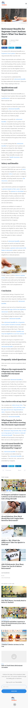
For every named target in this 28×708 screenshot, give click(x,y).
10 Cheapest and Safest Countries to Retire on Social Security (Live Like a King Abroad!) (13, 490)
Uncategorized (5, 577)
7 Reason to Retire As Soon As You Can (12, 645)
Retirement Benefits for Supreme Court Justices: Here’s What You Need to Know (13, 32)
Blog (2, 575)
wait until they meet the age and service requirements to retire (13, 410)
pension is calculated (17, 191)
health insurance (15, 157)
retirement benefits (19, 79)
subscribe (14, 691)
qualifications (5, 98)
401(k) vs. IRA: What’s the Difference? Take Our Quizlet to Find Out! (13, 536)
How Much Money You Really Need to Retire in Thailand (13, 601)
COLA (10, 174)
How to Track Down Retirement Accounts (11, 666)
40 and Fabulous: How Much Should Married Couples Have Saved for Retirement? (13, 512)
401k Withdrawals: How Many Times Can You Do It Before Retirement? (13, 560)
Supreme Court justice (8, 53)
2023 (23, 169)
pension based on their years (11, 189)
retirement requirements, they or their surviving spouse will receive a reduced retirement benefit (13, 433)
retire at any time (17, 405)
